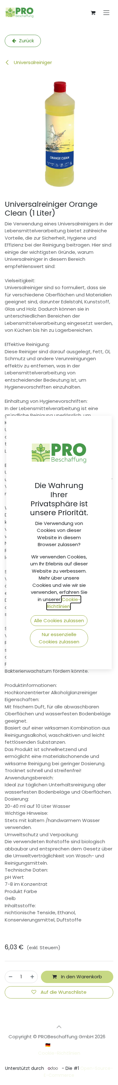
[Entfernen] (10, 977)
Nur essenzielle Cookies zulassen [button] (59, 638)
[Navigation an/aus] (106, 13)
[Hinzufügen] (32, 977)
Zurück (26, 40)
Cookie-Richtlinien (59, 1053)
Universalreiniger (32, 62)
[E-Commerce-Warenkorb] (92, 12)
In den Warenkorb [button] (81, 976)
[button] (59, 1026)
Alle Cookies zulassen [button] (59, 620)
